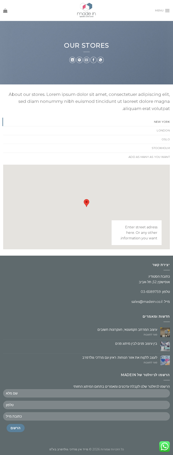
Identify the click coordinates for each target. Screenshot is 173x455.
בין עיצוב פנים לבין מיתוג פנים (136, 344)
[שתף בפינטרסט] (79, 60)
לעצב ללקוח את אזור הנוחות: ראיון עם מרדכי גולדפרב (119, 358)
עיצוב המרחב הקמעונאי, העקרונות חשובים (127, 330)
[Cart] (5, 10)
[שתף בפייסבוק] (93, 60)
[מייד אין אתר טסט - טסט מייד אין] (87, 10)
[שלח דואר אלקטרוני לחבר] (86, 60)
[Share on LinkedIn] (72, 60)
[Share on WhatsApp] (100, 60)
